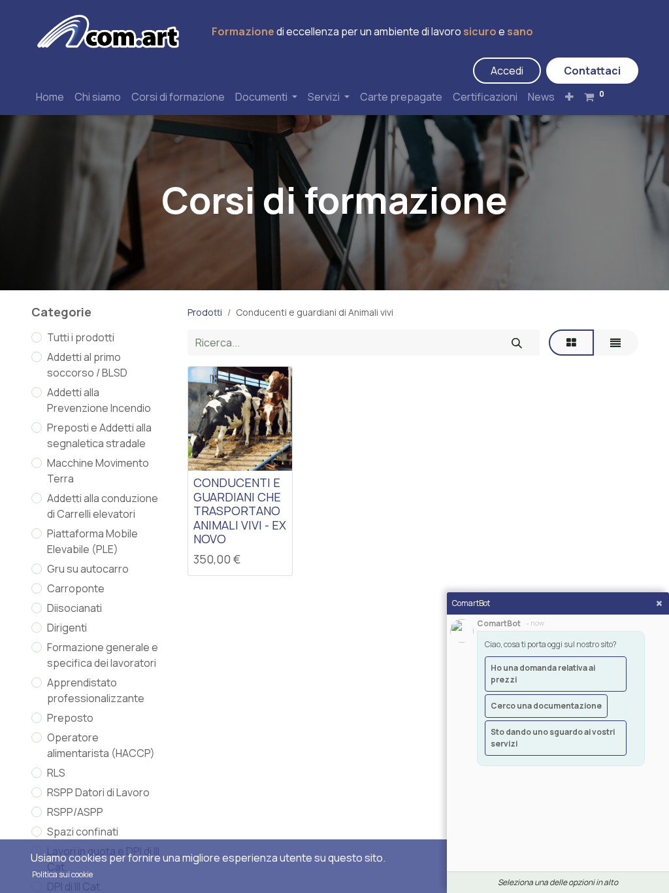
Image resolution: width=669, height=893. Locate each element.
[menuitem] (50, 97)
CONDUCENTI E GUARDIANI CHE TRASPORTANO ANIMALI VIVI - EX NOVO (239, 511)
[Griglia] (571, 342)
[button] (569, 97)
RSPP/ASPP (75, 812)
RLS (56, 773)
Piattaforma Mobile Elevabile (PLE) (92, 541)
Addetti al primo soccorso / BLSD (87, 365)
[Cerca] (517, 342)
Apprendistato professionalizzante (95, 690)
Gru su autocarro (88, 569)
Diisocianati (74, 608)
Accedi (507, 70)
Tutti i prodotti (80, 337)
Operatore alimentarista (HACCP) (101, 745)
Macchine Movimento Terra (98, 471)
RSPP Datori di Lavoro (98, 792)
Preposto (70, 718)
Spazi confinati (82, 831)
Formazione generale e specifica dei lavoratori (102, 655)
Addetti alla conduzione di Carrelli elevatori (102, 506)
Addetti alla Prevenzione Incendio (99, 400)
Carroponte (76, 588)
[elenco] (615, 342)
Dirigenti (67, 627)
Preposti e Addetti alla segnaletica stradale (99, 435)
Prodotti (205, 312)
